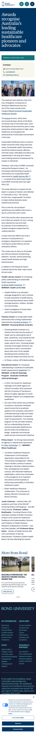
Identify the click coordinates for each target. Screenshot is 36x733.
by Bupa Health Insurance (12, 285)
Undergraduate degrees (7, 665)
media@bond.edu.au (12, 75)
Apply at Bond (6, 649)
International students (9, 656)
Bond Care (5, 625)
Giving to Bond (7, 630)
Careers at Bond (7, 632)
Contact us (5, 628)
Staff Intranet (23, 635)
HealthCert (22, 370)
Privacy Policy (7, 637)
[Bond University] (8, 4)
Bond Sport (23, 630)
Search (27, 4)
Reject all (18, 723)
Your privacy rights (18, 717)
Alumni (21, 663)
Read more (15, 693)
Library (21, 632)
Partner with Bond (25, 661)
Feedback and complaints (24, 639)
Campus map (24, 628)
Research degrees (25, 659)
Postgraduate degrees (6, 660)
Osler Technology (11, 445)
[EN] (21, 4)
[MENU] (32, 4)
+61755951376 (10, 72)
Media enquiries (7, 635)
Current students (25, 625)
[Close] (33, 697)
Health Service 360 (20, 176)
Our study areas (7, 654)
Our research (23, 651)
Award (7, 118)
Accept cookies (18, 729)
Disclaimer (5, 640)
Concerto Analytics (20, 322)
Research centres (25, 656)
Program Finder (7, 652)
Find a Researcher (25, 654)
